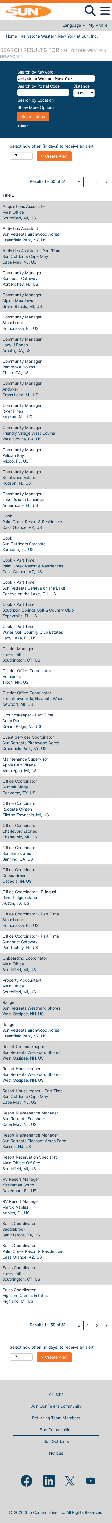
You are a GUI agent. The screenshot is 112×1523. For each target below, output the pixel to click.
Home (11, 36)
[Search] (90, 10)
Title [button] (7, 195)
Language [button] (72, 25)
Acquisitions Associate (24, 206)
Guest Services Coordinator (28, 737)
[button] (105, 11)
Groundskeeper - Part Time (28, 714)
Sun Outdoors (56, 1441)
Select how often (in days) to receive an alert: (52, 146)
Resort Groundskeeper (23, 1046)
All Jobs (56, 1394)
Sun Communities (56, 1429)
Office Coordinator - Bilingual (29, 891)
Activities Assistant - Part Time (31, 250)
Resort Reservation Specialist (30, 1157)
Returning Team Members (56, 1417)
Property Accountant (22, 980)
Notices (56, 1453)
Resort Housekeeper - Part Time (33, 1090)
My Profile (97, 25)
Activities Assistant (20, 228)
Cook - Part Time (18, 560)
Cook (7, 515)
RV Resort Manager (21, 1179)
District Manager (18, 648)
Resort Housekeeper (21, 1068)
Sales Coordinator (19, 1223)
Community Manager (22, 272)
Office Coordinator (20, 781)
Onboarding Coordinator (25, 958)
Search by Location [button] (36, 100)
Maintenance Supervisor (25, 759)
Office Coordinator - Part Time (31, 913)
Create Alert (56, 156)
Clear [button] (23, 125)
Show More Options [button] (36, 107)
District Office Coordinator (27, 670)
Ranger (9, 1002)
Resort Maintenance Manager (30, 1112)
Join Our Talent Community (56, 1406)
